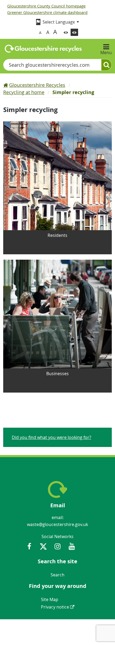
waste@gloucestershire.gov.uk (57, 524)
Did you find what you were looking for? (51, 437)
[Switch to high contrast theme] (74, 32)
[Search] (106, 64)
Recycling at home (23, 92)
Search (57, 575)
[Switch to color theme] (66, 32)
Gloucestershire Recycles (37, 85)
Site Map (49, 599)
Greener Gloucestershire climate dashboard (47, 12)
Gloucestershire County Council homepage (46, 6)
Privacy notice (55, 607)
